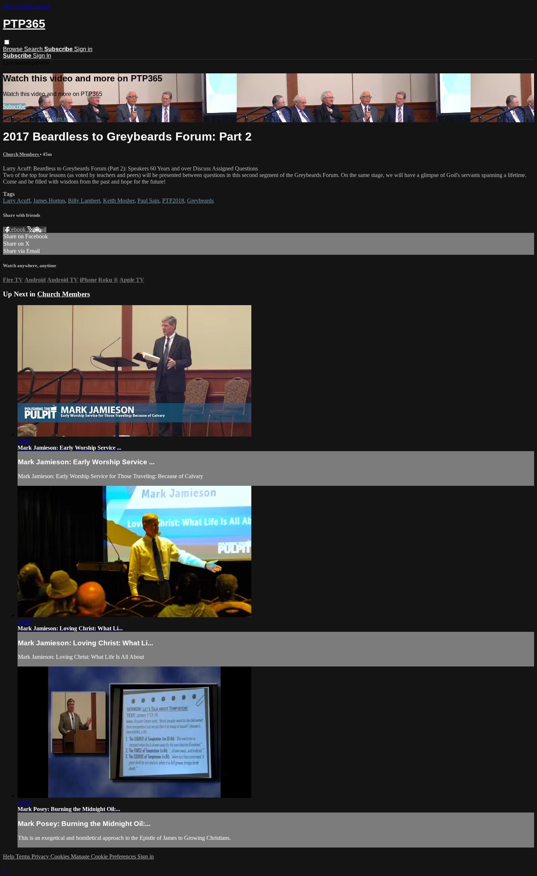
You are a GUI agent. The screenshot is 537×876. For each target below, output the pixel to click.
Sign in (83, 49)
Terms (23, 856)
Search (34, 49)
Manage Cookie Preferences (104, 856)
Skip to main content (26, 6)
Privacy (40, 856)
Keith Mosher (118, 200)
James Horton (49, 200)
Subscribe (14, 106)
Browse (13, 49)
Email (39, 229)
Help (9, 856)
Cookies (60, 856)
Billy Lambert (84, 200)
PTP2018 (173, 200)
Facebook (15, 229)
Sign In (42, 56)
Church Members (21, 154)
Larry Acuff (16, 200)
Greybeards (200, 200)
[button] (6, 42)
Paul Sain (148, 200)
